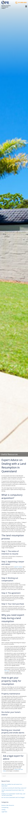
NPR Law (6, 670)
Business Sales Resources (7, 805)
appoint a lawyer (18, 567)
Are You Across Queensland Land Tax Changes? (13, 797)
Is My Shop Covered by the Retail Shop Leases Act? (13, 788)
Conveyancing (4, 807)
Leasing (3, 809)
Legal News (4, 811)
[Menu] (26, 6)
